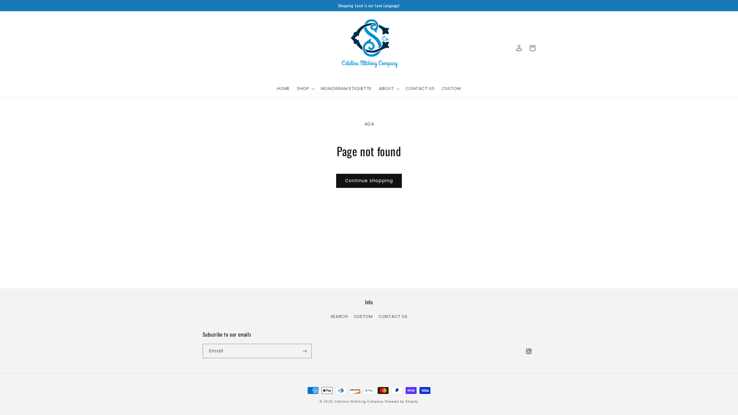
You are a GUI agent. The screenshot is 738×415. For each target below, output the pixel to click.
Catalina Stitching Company (359, 401)
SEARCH (339, 316)
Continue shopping (369, 180)
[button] (305, 88)
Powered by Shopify (401, 401)
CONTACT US (393, 316)
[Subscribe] (304, 351)
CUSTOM (363, 316)
